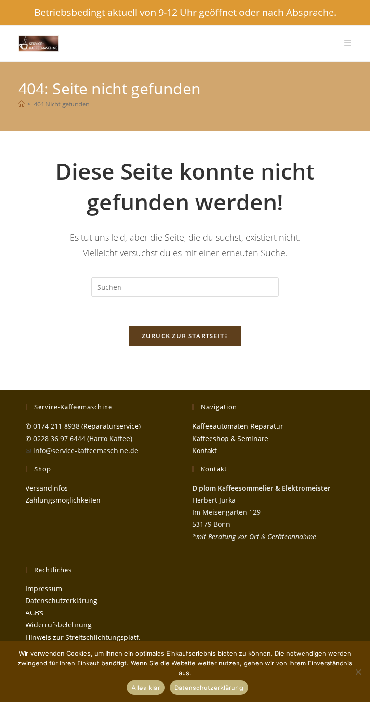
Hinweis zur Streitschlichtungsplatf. (83, 637)
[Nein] (358, 671)
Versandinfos (47, 488)
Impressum (44, 588)
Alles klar (146, 687)
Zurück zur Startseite (185, 335)
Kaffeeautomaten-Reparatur (237, 425)
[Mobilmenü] (347, 43)
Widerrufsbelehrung (59, 624)
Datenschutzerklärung (61, 600)
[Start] (21, 104)
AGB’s (34, 612)
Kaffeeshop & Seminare (230, 438)
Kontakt (204, 450)
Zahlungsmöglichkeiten (63, 500)
